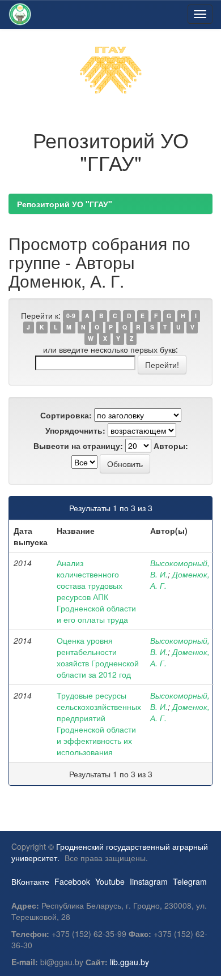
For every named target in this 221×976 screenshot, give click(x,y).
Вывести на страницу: (78, 445)
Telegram (190, 881)
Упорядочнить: (75, 430)
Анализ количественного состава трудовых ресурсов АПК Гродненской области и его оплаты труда (96, 591)
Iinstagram (149, 881)
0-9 (70, 316)
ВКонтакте (30, 881)
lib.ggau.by (129, 962)
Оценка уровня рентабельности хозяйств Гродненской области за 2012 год (98, 657)
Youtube (110, 881)
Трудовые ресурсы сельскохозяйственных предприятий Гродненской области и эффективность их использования (99, 723)
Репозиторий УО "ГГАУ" (64, 203)
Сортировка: (66, 415)
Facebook (72, 881)
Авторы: (171, 445)
